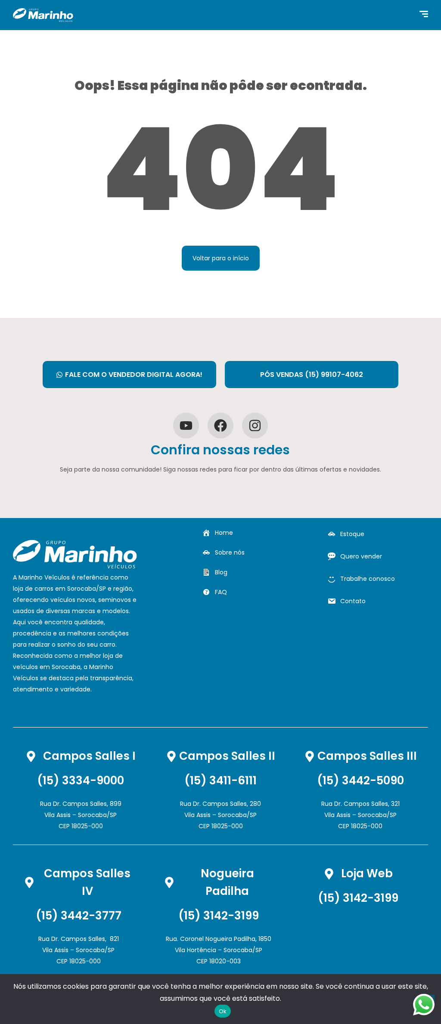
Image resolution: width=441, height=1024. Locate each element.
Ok (223, 1011)
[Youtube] (186, 425)
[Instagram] (255, 425)
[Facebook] (220, 425)
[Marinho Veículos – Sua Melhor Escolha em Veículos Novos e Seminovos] (43, 15)
